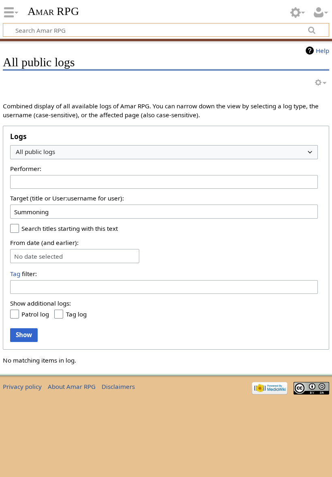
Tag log (76, 314)
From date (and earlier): (44, 242)
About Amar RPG (72, 386)
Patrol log (35, 314)
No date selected (38, 256)
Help (322, 50)
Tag (15, 274)
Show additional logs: (40, 303)
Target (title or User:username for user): (67, 198)
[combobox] (164, 152)
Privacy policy (22, 386)
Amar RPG (53, 11)
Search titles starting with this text (69, 228)
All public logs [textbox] (35, 152)
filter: (23, 274)
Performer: (25, 169)
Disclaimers (118, 386)
